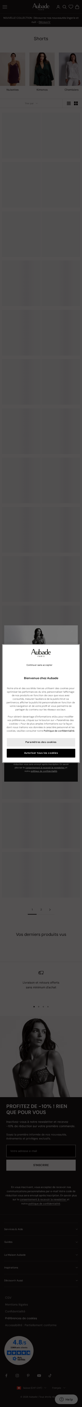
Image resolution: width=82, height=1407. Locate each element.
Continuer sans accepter (39, 665)
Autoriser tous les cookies (41, 753)
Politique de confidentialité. (59, 731)
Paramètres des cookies (41, 742)
